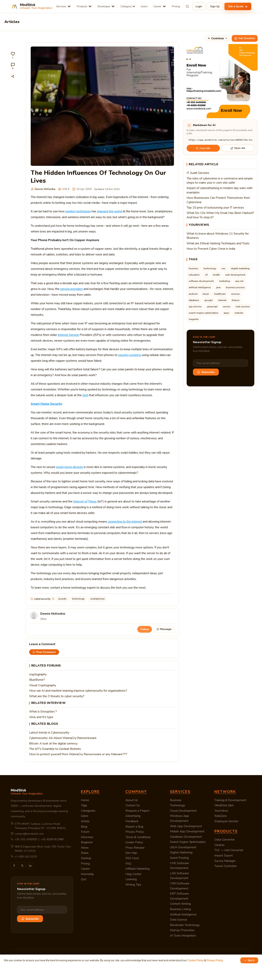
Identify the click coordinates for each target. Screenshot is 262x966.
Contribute (217, 38)
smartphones (97, 598)
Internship (87, 874)
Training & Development (230, 800)
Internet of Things (85, 501)
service (226, 306)
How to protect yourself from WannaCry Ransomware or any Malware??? (78, 754)
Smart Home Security (46, 404)
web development (235, 274)
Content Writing (180, 904)
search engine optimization (203, 312)
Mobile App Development (187, 831)
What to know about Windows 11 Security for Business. (218, 235)
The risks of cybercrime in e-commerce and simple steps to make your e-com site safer (220, 180)
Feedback (131, 821)
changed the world (109, 211)
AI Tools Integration (183, 935)
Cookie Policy (134, 842)
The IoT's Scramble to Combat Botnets (55, 749)
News (85, 848)
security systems (129, 355)
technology (78, 598)
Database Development (186, 837)
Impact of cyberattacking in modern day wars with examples (219, 190)
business (193, 268)
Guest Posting (179, 858)
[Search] (187, 6)
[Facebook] (14, 865)
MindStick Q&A (224, 805)
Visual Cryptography (42, 685)
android (193, 293)
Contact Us (132, 805)
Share (84, 853)
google (208, 300)
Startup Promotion (182, 930)
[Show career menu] (164, 6)
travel (206, 293)
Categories (88, 811)
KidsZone (220, 816)
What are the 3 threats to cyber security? (56, 696)
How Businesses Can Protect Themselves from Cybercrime (218, 200)
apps (226, 312)
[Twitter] (22, 865)
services (235, 293)
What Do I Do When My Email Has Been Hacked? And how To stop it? (220, 215)
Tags (84, 805)
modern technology (78, 211)
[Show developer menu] (113, 6)
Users (144, 6)
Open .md (239, 148)
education (194, 274)
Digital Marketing (181, 852)
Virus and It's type (41, 717)
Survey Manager (225, 861)
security (62, 598)
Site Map (131, 853)
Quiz (84, 879)
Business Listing (180, 909)
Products (82, 6)
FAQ (128, 863)
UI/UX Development (183, 847)
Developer (104, 6)
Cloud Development (183, 811)
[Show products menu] (90, 6)
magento (194, 319)
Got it (251, 960)
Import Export (223, 855)
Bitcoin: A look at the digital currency (53, 743)
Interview (87, 837)
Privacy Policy (134, 832)
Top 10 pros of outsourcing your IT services (215, 207)
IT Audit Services (198, 173)
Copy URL (204, 148)
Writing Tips (133, 885)
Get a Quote (236, 6)
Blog (84, 827)
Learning (131, 879)
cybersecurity (42, 599)
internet (222, 300)
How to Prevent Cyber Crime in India (211, 249)
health (216, 274)
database (194, 300)
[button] (12, 55)
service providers (71, 289)
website (239, 312)
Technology (177, 805)
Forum (85, 832)
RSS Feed (132, 858)
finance (236, 300)
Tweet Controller (225, 866)
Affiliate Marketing (137, 869)
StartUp (86, 858)
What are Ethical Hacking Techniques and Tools (218, 243)
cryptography (38, 674)
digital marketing (240, 268)
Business (175, 800)
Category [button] (126, 6)
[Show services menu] (69, 6)
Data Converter (224, 840)
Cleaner (219, 845)
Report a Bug (134, 827)
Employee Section (226, 821)
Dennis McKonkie (45, 189)
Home (85, 800)
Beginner (87, 842)
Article (85, 821)
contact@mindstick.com (29, 834)
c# (206, 274)
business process (235, 287)
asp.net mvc (195, 306)
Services (61, 6)
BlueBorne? (37, 680)
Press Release (135, 848)
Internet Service (68, 335)
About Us (131, 800)
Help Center (133, 874)
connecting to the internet (125, 521)
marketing (224, 281)
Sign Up (215, 6)
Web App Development (186, 826)
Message (165, 629)
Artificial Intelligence (183, 914)
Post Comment (46, 652)
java (218, 287)
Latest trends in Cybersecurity (49, 732)
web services (243, 306)
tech (85, 395)
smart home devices (69, 467)
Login (199, 6)
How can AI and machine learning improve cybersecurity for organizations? (78, 691)
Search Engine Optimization (188, 842)
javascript (212, 306)
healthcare (220, 293)
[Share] (13, 76)
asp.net (239, 281)
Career (157, 6)
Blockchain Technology (185, 925)
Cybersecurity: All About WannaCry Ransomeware (62, 738)
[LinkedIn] (30, 865)
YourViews (221, 811)
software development (201, 281)
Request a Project (137, 811)
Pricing (176, 6)
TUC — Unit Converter (228, 850)
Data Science (178, 920)
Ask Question (246, 38)
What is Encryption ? (43, 711)
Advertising (132, 816)
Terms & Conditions (138, 837)
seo (224, 268)
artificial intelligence (200, 287)
